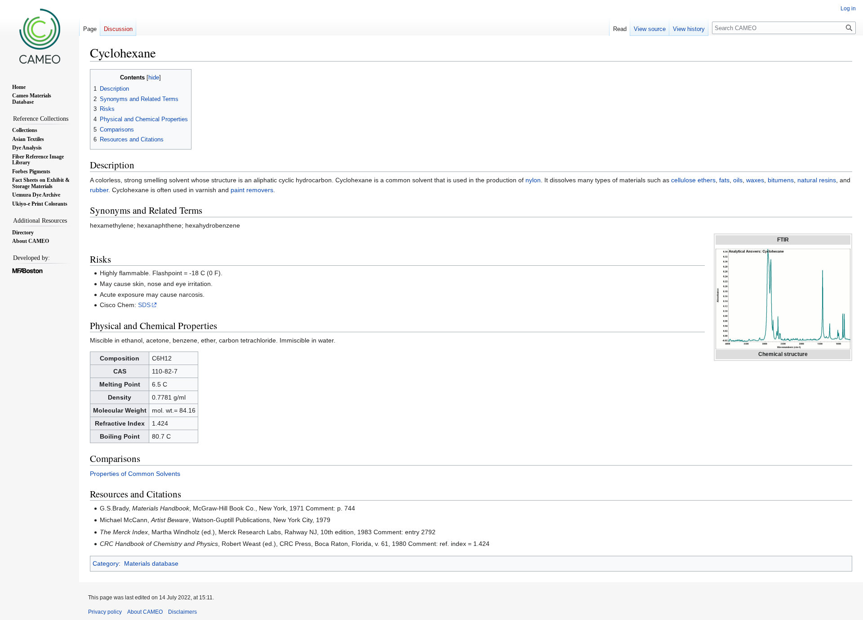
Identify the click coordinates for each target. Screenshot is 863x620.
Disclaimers (182, 612)
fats (724, 180)
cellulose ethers (693, 180)
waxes (755, 180)
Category (106, 563)
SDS (144, 304)
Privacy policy (105, 612)
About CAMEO (145, 612)
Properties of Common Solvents (135, 473)
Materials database (151, 563)
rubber (99, 189)
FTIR (783, 240)
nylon (533, 180)
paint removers (252, 189)
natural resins (816, 180)
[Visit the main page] (40, 36)
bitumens (781, 180)
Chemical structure (783, 354)
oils (738, 180)
